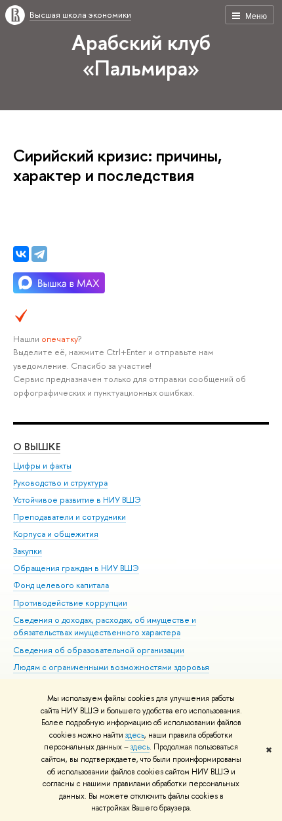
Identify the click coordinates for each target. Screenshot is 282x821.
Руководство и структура (60, 482)
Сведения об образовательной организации (98, 650)
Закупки (27, 551)
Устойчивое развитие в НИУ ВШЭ (77, 499)
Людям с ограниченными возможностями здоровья (111, 667)
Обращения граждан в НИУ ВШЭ (76, 568)
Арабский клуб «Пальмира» (141, 55)
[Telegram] (39, 254)
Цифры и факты (42, 465)
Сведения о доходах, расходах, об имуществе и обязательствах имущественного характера (104, 626)
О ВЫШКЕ (36, 446)
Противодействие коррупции (70, 602)
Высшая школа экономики (80, 14)
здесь (134, 735)
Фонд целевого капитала (61, 585)
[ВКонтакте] (21, 254)
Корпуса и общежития (55, 533)
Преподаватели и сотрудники (69, 516)
